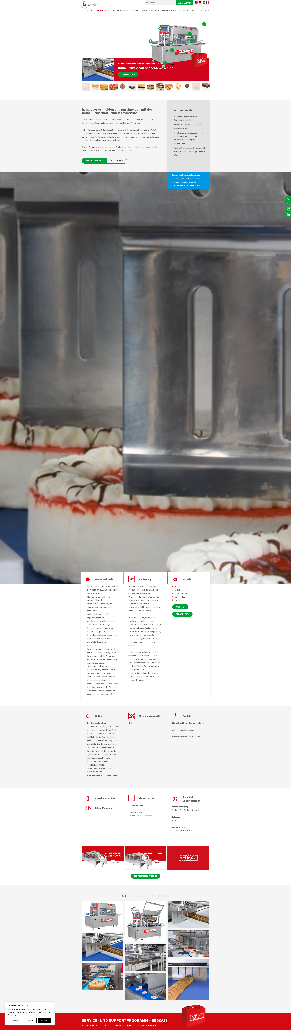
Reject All (30, 1021)
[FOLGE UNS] (288, 214)
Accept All (44, 1021)
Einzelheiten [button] (159, 896)
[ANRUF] (288, 198)
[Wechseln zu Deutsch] (200, 2)
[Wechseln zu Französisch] (207, 2)
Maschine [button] (139, 896)
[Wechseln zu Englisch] (196, 2)
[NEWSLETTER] (288, 209)
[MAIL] (288, 203)
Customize (15, 1021)
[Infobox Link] (188, 180)
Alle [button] (125, 896)
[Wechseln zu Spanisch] (204, 2)
